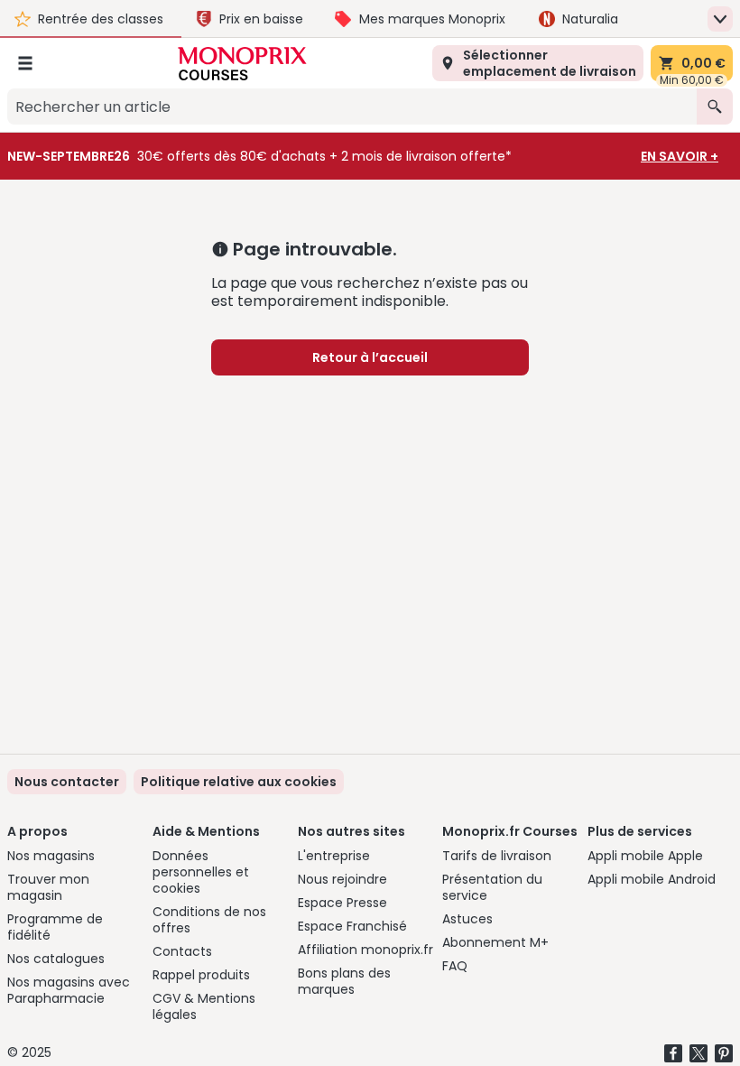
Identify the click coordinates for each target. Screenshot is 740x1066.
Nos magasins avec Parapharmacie (68, 990)
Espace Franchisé (352, 926)
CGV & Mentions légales (204, 1006)
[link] (239, 781)
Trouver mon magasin (48, 887)
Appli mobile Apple (645, 856)
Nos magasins (51, 856)
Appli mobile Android (651, 879)
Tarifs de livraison (496, 856)
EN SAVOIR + (679, 156)
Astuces (467, 919)
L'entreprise (334, 856)
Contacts (182, 951)
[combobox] (352, 106)
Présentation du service (492, 887)
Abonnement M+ (495, 942)
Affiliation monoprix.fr (365, 950)
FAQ (454, 966)
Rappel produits (201, 975)
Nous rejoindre (342, 879)
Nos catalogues (56, 959)
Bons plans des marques (344, 981)
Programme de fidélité (55, 927)
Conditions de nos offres (209, 920)
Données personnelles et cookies (201, 872)
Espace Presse (342, 903)
